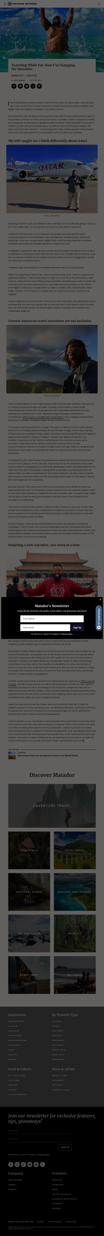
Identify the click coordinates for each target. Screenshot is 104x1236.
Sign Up (77, 627)
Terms (55, 634)
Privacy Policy (67, 634)
